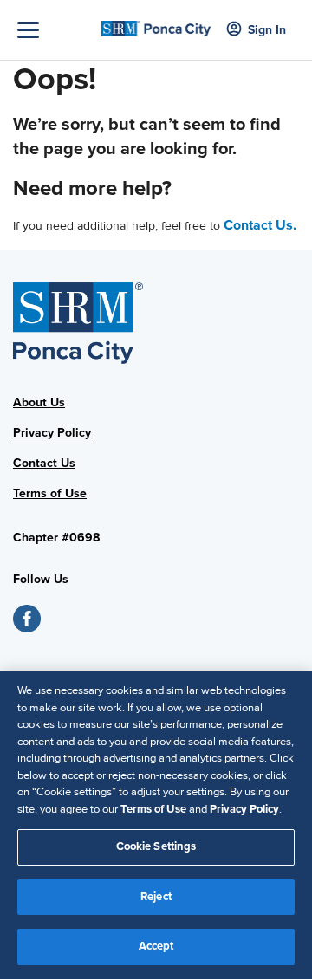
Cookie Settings (156, 846)
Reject (156, 897)
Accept (156, 946)
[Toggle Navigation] (55, 30)
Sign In (267, 30)
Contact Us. (260, 225)
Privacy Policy (52, 432)
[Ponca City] (156, 23)
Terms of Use (153, 809)
